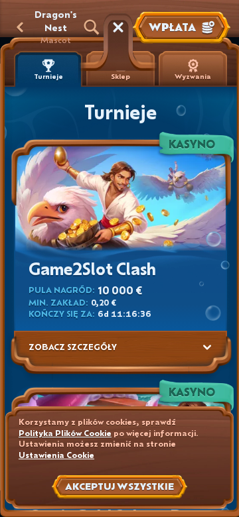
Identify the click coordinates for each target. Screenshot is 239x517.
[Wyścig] (118, 27)
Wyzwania (193, 76)
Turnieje (48, 76)
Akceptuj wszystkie (119, 486)
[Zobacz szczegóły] (207, 347)
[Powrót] (20, 27)
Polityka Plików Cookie (65, 433)
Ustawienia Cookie (56, 455)
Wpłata (172, 27)
